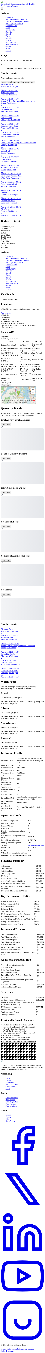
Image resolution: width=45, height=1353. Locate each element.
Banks (3, 4)
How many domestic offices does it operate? (19, 1033)
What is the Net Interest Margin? (15, 1031)
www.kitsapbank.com (36, 845)
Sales (7, 1119)
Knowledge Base (12, 1102)
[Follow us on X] (22, 1210)
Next (8, 385)
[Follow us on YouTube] (22, 1297)
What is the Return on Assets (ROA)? (16, 1037)
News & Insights (12, 6)
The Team (9, 1078)
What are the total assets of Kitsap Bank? (18, 1025)
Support (8, 1117)
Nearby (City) (6, 82)
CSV (3, 424)
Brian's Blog (10, 1100)
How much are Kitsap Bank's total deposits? (19, 1027)
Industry (19, 4)
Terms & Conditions (19, 1349)
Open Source (10, 1121)
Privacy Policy (6, 1349)
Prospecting (10, 1082)
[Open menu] (2, 8)
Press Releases (11, 1104)
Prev (3, 385)
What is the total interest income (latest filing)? (19, 1041)
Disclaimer (10, 1351)
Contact (8, 1115)
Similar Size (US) (28, 82)
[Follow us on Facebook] (22, 1167)
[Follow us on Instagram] (22, 1341)
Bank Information (12, 1084)
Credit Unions (11, 4)
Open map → (6, 313)
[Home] (8, 2)
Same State (16, 82)
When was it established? (12, 1035)
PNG (8, 424)
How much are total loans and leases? (16, 1039)
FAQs (8, 1089)
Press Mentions (11, 1106)
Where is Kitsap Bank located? (14, 1029)
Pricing (8, 1080)
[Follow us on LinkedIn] (22, 1254)
